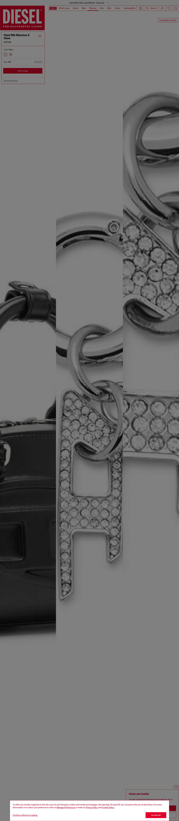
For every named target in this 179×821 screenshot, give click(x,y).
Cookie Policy (108, 807)
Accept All (156, 815)
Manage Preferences (66, 807)
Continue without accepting (25, 815)
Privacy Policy (92, 807)
